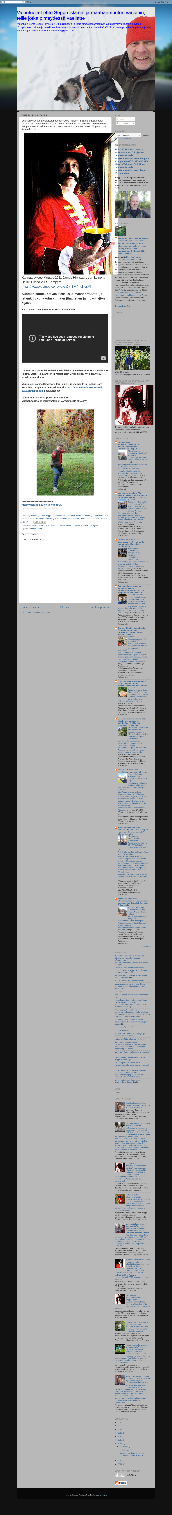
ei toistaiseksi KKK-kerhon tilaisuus (129, 981)
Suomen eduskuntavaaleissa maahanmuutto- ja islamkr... (132, 1454)
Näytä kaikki (146, 946)
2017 (120, 1440)
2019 (120, 1433)
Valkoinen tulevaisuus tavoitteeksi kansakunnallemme (132, 771)
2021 (120, 1429)
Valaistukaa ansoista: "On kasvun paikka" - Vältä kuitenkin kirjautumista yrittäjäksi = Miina (132, 495)
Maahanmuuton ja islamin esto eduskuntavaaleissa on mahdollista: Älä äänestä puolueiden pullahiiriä (132, 722)
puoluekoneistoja (122, 1030)
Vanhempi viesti (100, 607)
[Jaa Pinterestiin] (45, 522)
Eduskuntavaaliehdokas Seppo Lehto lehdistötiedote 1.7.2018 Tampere (138, 1105)
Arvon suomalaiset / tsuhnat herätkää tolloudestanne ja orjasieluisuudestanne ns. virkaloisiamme (131, 970)
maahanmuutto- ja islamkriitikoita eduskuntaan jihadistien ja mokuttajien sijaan (65, 526)
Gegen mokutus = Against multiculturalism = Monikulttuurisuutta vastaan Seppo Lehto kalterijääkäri (131, 589)
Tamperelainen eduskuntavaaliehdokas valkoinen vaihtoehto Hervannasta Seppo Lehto (130, 445)
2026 (120, 1422)
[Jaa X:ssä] (40, 522)
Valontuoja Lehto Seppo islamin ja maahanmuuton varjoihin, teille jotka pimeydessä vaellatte (81, 15)
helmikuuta (125, 1450)
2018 (120, 1436)
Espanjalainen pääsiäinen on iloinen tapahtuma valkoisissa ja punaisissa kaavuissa (130, 986)
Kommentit (123, 123)
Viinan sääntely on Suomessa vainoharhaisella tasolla (127, 1081)
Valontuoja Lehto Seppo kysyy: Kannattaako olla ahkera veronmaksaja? (132, 1064)
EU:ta (117, 991)
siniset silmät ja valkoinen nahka (128, 1039)
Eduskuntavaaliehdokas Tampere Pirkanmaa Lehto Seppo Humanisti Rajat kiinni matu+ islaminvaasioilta (133, 831)
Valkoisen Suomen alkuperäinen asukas (132, 1052)
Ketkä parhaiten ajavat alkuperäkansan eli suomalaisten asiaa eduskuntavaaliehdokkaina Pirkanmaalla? (133, 902)
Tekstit (121, 119)
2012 (120, 1464)
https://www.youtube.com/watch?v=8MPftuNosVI (56, 286)
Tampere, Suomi (35, 529)
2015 (120, 1444)
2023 (120, 1426)
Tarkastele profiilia (122, 306)
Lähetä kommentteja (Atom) (38, 613)
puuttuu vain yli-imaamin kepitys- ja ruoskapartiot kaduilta (130, 1035)
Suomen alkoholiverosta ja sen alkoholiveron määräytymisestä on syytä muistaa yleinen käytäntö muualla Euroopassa (137, 1326)
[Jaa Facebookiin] (42, 522)
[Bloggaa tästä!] (37, 522)
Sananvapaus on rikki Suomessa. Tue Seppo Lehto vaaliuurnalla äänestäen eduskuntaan (131, 543)
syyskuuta (124, 1447)
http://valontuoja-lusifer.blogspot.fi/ (42, 504)
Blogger (103, 1495)
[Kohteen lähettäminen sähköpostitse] (34, 522)
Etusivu (64, 607)
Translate (127, 139)
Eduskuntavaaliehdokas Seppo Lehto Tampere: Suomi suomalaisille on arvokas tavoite (132, 683)
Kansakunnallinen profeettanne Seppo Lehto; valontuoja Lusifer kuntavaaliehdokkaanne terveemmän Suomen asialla (131, 1003)
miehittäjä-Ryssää (122, 1027)
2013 (120, 1461)
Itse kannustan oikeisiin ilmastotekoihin (131, 995)
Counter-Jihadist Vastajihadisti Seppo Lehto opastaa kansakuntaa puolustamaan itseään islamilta (132, 631)
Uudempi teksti (30, 607)
